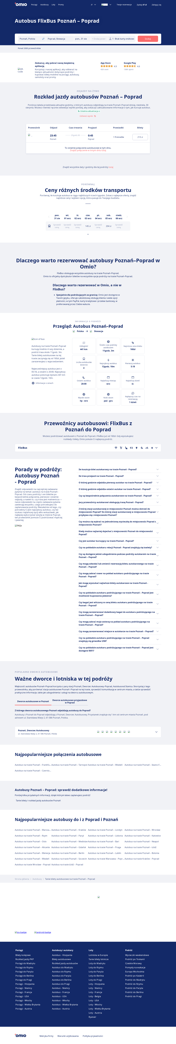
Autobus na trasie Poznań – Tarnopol (69, 764)
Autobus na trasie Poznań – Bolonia (142, 853)
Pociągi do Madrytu (25, 963)
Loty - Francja (95, 992)
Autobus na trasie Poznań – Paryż (67, 835)
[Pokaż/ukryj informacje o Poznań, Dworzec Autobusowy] (156, 732)
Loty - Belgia (95, 996)
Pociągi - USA (22, 996)
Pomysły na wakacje (135, 967)
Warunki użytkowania (68, 1036)
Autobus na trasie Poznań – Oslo (31, 841)
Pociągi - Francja (23, 992)
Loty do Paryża (96, 971)
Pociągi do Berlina (24, 975)
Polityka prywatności (93, 1036)
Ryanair (92, 1017)
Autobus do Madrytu (62, 967)
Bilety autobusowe (61, 959)
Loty (53, 4)
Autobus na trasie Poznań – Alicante (32, 847)
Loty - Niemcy (95, 988)
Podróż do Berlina (134, 992)
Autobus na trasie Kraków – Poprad (142, 858)
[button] (82, 39)
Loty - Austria (95, 1012)
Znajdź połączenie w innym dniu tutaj (88, 150)
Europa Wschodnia (134, 971)
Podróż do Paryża (134, 988)
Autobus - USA (59, 996)
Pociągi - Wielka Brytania (27, 1004)
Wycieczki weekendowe (137, 955)
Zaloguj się (156, 5)
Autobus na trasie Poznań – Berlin (67, 853)
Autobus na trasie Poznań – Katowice (143, 835)
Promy (61, 4)
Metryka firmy (46, 1036)
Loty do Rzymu (96, 967)
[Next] (127, 217)
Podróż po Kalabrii (134, 975)
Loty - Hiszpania (97, 984)
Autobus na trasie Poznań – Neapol (142, 841)
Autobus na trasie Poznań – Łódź (140, 847)
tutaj (111, 167)
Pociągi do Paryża (24, 971)
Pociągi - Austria (23, 1008)
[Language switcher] (106, 4)
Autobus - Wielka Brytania (65, 1004)
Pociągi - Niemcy (23, 988)
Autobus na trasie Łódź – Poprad (67, 864)
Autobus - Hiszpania (62, 955)
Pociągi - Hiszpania (25, 984)
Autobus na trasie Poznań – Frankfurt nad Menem (39, 764)
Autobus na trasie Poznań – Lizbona (105, 835)
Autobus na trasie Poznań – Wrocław (142, 829)
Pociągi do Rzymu (24, 967)
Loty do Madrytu (97, 963)
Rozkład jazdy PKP (24, 959)
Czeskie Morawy (133, 963)
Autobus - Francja (61, 992)
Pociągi (34, 4)
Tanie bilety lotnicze (98, 959)
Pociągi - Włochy (23, 1000)
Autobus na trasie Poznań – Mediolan (69, 841)
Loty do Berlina (96, 975)
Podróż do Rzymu (134, 984)
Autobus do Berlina (61, 979)
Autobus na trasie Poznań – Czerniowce (34, 770)
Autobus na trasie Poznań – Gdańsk (68, 847)
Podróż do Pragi (133, 996)
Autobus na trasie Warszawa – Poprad (106, 858)
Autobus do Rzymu (61, 971)
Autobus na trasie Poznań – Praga (104, 847)
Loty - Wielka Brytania (99, 1008)
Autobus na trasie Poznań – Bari (103, 841)
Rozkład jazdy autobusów (65, 963)
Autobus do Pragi (61, 984)
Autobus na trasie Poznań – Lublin (104, 853)
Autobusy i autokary (62, 950)
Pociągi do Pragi (23, 979)
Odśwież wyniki (86, 116)
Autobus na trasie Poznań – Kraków (68, 829)
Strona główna (22, 879)
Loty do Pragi (95, 979)
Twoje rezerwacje (124, 5)
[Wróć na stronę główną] (23, 5)
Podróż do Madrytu (135, 979)
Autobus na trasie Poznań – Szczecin (69, 858)
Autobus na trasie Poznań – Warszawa (33, 829)
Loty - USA (94, 1000)
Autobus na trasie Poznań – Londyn (105, 829)
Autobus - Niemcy (61, 988)
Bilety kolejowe (23, 955)
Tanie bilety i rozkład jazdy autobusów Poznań (38, 800)
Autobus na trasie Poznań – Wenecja (32, 853)
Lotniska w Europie (98, 955)
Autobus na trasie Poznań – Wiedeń (105, 764)
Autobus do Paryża (61, 975)
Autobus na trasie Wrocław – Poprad (32, 864)
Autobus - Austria (61, 1008)
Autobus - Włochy (61, 1000)
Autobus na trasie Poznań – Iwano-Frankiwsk (146, 764)
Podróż (128, 950)
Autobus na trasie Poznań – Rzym (31, 835)
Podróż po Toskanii (135, 959)
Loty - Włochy (95, 1004)
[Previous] (49, 217)
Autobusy (44, 4)
